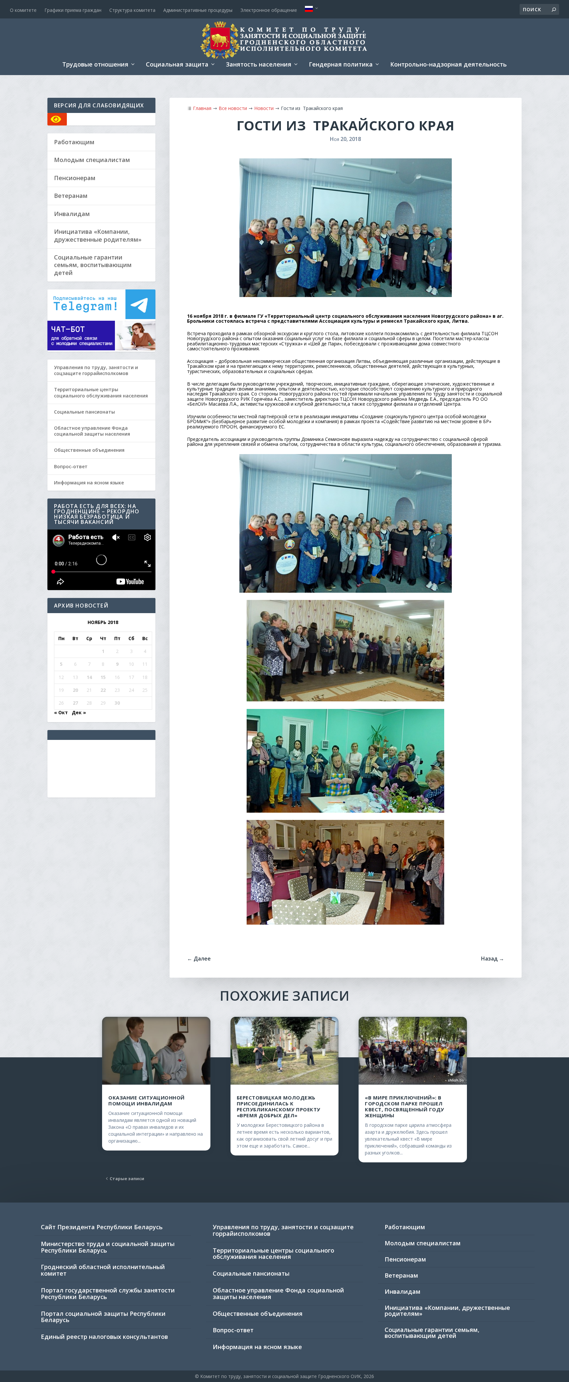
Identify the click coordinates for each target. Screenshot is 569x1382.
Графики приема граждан (72, 10)
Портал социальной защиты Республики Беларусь (103, 1317)
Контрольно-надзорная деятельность (448, 65)
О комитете (23, 10)
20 (75, 690)
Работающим (74, 142)
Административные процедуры (197, 10)
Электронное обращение (268, 10)
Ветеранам (71, 196)
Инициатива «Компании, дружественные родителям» (98, 235)
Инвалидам (72, 214)
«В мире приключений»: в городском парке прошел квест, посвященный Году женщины (404, 1106)
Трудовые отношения (95, 65)
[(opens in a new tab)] (412, 1050)
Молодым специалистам (92, 160)
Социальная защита (177, 65)
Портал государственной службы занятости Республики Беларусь (108, 1293)
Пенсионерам (74, 178)
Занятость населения (258, 65)
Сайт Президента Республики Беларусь (102, 1227)
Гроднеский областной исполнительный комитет (103, 1270)
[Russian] (312, 9)
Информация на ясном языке (89, 482)
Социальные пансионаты (84, 412)
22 (103, 690)
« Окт (61, 712)
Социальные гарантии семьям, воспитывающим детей (93, 265)
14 (89, 677)
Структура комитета (132, 10)
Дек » (79, 712)
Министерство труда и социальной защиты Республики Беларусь (108, 1247)
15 (103, 677)
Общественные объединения (89, 450)
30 (117, 703)
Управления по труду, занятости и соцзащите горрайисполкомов (96, 370)
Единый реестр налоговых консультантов (104, 1337)
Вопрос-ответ (71, 466)
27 (75, 703)
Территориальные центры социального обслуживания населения (101, 392)
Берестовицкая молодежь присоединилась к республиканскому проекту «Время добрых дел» (278, 1106)
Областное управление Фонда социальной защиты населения (92, 431)
